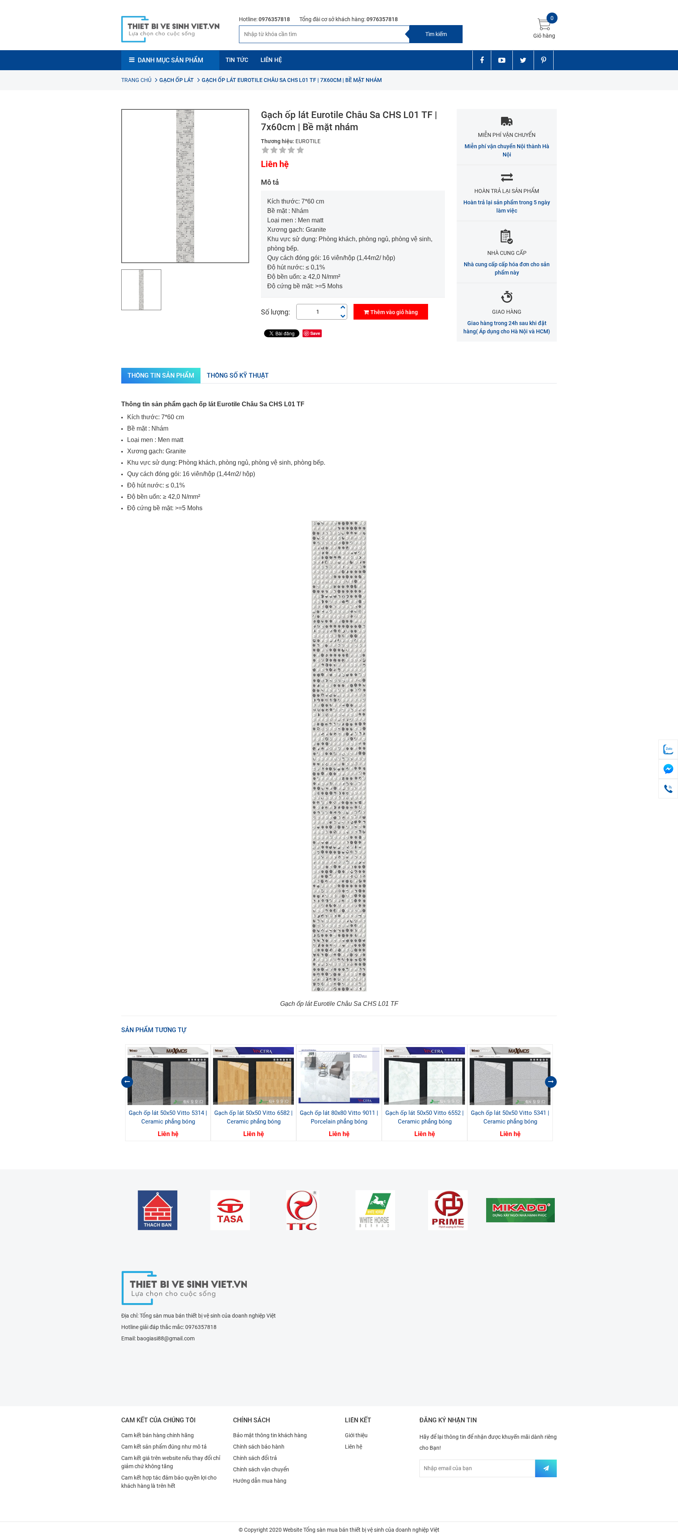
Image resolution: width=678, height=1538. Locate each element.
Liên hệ (353, 1446)
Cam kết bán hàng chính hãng (157, 1435)
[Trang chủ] (184, 1287)
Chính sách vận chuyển (261, 1469)
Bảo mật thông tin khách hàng (270, 1435)
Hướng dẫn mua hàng (259, 1481)
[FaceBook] (668, 769)
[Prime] (448, 1210)
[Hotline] (668, 788)
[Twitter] (523, 60)
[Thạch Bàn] (157, 1210)
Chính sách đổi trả (255, 1458)
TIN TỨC (237, 60)
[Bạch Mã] (375, 1210)
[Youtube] (501, 60)
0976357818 (274, 19)
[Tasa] (230, 1210)
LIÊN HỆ (271, 60)
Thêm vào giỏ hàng (394, 312)
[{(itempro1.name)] (168, 1076)
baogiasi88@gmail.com (166, 1338)
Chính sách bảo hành (258, 1446)
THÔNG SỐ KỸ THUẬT (238, 375)
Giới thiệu (356, 1435)
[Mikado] (520, 1210)
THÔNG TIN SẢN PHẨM (161, 375)
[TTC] (302, 1210)
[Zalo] (668, 749)
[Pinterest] (544, 60)
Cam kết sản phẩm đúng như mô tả (164, 1446)
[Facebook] (481, 60)
